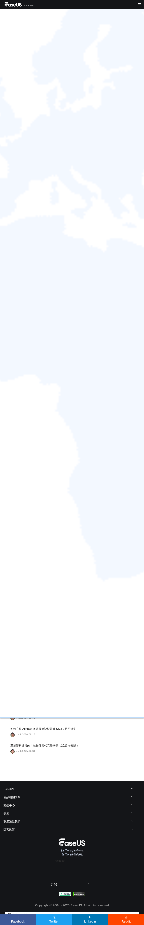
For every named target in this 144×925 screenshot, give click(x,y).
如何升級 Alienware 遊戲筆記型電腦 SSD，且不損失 (43, 728)
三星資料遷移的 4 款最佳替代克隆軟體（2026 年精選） (44, 745)
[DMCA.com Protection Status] (79, 893)
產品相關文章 (12, 797)
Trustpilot (58, 860)
